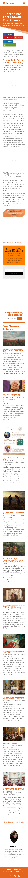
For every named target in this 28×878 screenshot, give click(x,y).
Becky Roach (9, 23)
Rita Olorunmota (10, 654)
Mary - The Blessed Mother (12, 24)
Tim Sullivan (9, 562)
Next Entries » (20, 822)
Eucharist (12, 399)
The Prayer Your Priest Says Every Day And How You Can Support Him (13, 698)
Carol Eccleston (10, 515)
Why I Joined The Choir (10, 744)
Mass (5, 702)
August (5, 463)
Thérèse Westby (11, 242)
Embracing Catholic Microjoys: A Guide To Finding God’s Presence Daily (13, 350)
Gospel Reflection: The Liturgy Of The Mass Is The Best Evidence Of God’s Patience (13, 790)
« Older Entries (8, 822)
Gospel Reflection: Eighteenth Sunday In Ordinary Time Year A (13, 559)
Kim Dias (8, 608)
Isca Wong (8, 745)
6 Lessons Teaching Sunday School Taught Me (13, 651)
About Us (17, 869)
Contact (9, 869)
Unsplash (19, 242)
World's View (20, 355)
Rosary (21, 25)
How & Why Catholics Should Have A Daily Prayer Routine (14, 605)
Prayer (16, 25)
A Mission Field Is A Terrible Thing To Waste (13, 513)
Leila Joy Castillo (10, 700)
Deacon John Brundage (12, 397)
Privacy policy (8, 871)
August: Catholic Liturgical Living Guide (13, 458)
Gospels (5, 564)
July (10, 795)
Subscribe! (19, 871)
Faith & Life (11, 355)
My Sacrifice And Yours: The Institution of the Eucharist (11, 395)
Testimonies (8, 656)
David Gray (8, 793)
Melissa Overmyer (11, 353)
